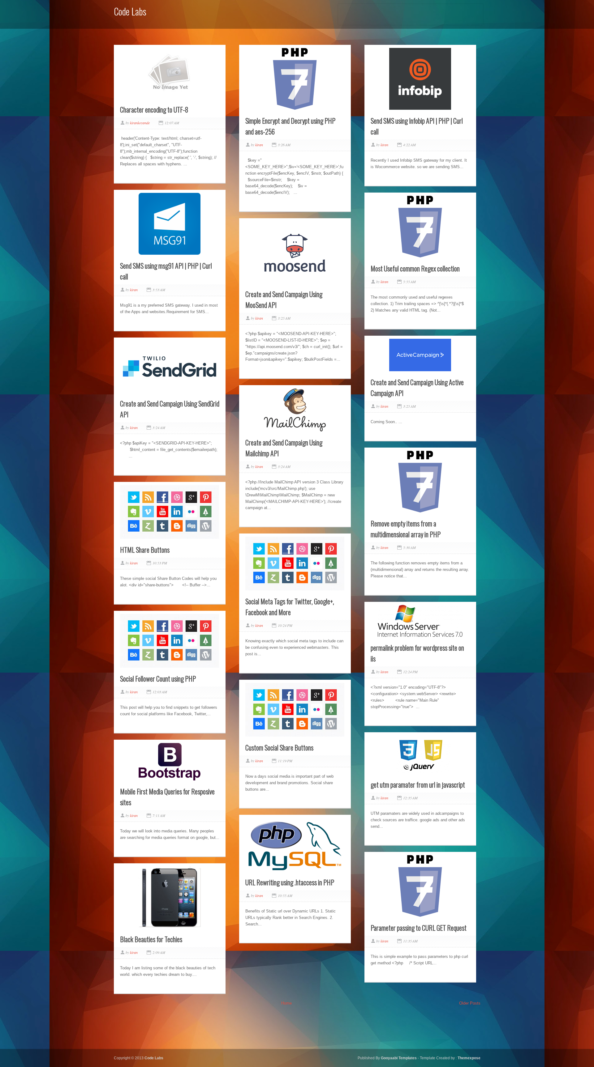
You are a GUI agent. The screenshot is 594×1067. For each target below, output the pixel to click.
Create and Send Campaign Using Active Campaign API (417, 387)
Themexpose (469, 1058)
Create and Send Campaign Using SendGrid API (169, 408)
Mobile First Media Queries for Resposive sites (167, 796)
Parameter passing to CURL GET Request (419, 928)
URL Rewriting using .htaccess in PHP (289, 882)
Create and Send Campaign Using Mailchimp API (283, 447)
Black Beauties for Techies (151, 939)
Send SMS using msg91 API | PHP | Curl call (166, 271)
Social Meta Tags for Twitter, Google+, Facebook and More (289, 606)
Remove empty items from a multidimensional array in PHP (406, 528)
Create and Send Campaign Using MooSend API (283, 299)
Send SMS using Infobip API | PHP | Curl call (417, 126)
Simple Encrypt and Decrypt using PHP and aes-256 (290, 126)
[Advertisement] (410, 13)
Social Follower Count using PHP (158, 678)
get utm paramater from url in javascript (418, 784)
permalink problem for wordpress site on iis (417, 653)
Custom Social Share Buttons (279, 747)
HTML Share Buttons (145, 550)
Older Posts (469, 1003)
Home (286, 1003)
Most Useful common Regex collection (415, 268)
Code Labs (153, 1058)
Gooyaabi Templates (399, 1058)
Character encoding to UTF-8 (154, 109)
